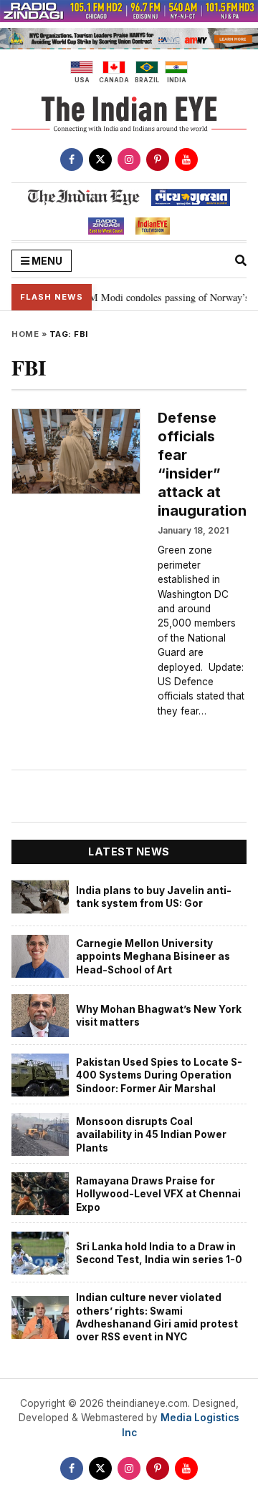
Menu (45, 261)
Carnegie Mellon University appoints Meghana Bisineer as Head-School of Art (153, 957)
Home (25, 334)
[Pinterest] (157, 159)
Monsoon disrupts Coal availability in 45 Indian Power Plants (151, 1135)
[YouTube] (186, 159)
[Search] (241, 260)
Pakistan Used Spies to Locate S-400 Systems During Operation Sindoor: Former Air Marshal (159, 1075)
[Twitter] (100, 159)
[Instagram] (129, 159)
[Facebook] (71, 159)
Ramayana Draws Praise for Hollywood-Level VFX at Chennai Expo (158, 1194)
